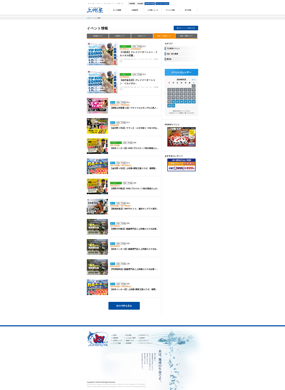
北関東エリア (120, 36)
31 (173, 105)
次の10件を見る (124, 305)
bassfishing (104, 386)
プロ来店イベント (173, 48)
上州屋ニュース (117, 340)
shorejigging (112, 386)
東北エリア (142, 36)
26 (181, 102)
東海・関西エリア (186, 36)
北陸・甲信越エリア (164, 36)
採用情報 (128, 343)
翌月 (193, 80)
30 (169, 105)
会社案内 (142, 338)
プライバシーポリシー (146, 343)
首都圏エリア (97, 36)
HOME (114, 335)
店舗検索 (115, 338)
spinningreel (136, 386)
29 (194, 102)
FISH (124, 384)
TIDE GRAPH (141, 384)
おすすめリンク (144, 335)
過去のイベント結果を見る (186, 28)
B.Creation (98, 384)
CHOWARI (107, 384)
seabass (89, 386)
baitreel (143, 386)
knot (124, 386)
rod (131, 386)
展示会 (168, 59)
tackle (128, 386)
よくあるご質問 (130, 338)
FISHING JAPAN (117, 384)
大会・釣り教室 (172, 54)
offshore (119, 386)
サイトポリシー (144, 340)
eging (94, 386)
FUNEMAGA (132, 384)
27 (185, 102)
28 (189, 102)
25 (177, 102)
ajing (98, 386)
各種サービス (130, 340)
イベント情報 (117, 343)
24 (173, 102)
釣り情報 (128, 335)
